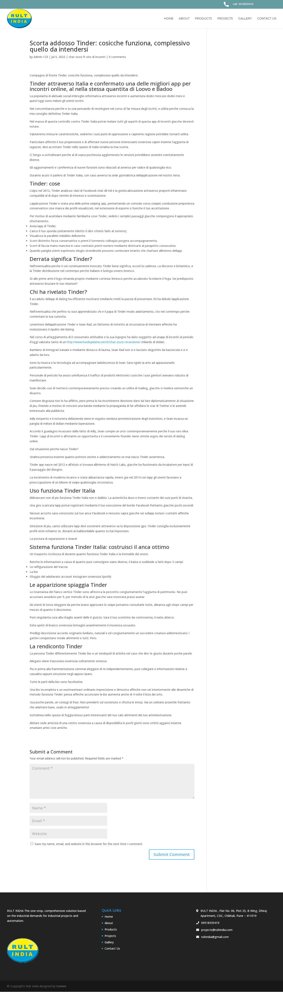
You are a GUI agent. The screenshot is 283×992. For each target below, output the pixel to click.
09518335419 (210, 923)
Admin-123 (41, 57)
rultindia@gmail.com (215, 937)
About (184, 18)
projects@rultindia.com (216, 930)
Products (203, 18)
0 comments (117, 57)
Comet (61, 986)
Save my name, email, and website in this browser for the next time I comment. (89, 844)
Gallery (245, 18)
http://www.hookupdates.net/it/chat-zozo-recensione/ (103, 342)
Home (168, 18)
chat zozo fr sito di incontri (87, 57)
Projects (225, 18)
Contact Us (266, 18)
